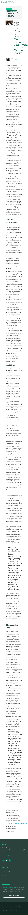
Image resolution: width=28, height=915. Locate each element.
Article (16, 20)
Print (8, 9)
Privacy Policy (5, 907)
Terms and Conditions (16, 907)
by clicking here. (17, 215)
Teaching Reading (16, 25)
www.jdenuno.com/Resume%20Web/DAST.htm (16, 823)
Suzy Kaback (15, 60)
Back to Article (11, 11)
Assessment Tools (17, 23)
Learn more (5, 855)
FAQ (5, 875)
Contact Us (7, 872)
